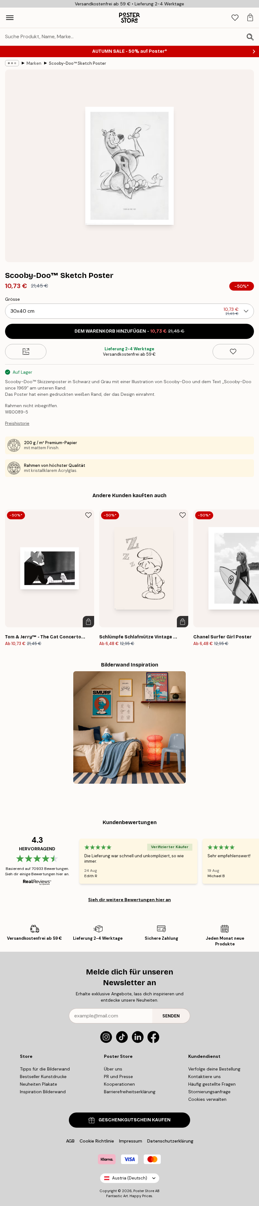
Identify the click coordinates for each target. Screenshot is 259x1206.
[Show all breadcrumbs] (12, 63)
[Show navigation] (10, 18)
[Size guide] (25, 351)
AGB (70, 1141)
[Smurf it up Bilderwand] (129, 727)
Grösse (12, 299)
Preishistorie (17, 423)
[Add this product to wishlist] (233, 351)
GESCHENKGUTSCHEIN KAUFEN (135, 1120)
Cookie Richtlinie (97, 1141)
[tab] (235, 18)
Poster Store (143, 1191)
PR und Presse (118, 1076)
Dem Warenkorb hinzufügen (129, 331)
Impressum (130, 1141)
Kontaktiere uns (204, 1076)
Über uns (113, 1069)
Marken (34, 63)
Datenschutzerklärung (170, 1141)
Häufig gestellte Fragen (212, 1084)
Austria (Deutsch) (129, 1178)
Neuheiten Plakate (38, 1084)
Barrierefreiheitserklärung (129, 1091)
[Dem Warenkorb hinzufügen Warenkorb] (88, 621)
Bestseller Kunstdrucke (43, 1076)
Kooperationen (119, 1084)
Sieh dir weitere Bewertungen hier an (129, 899)
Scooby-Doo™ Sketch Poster (77, 63)
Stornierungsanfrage (209, 1091)
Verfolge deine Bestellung (214, 1069)
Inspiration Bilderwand (43, 1091)
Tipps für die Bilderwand (45, 1069)
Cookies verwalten (207, 1099)
